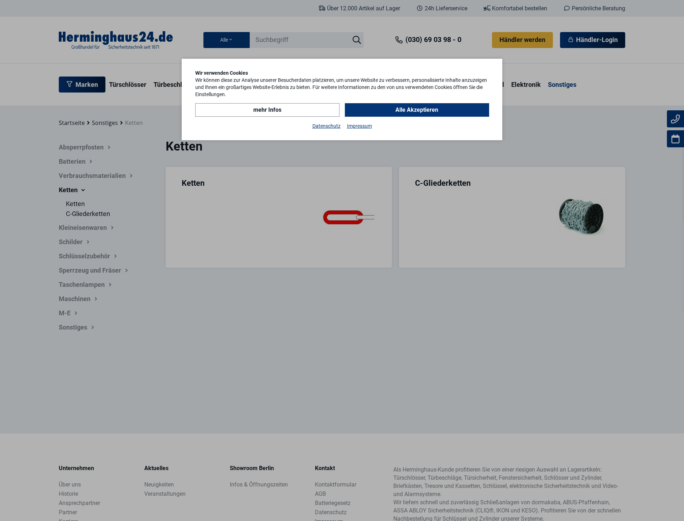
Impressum (359, 126)
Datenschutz (326, 126)
